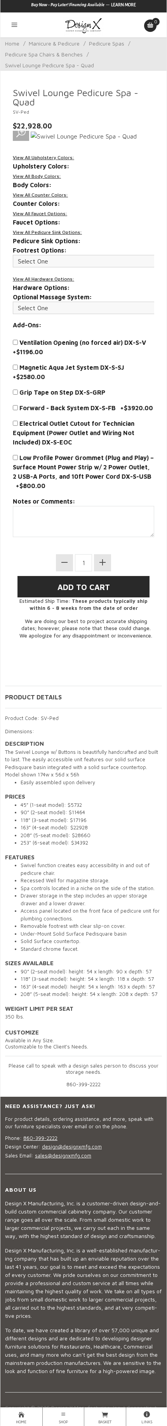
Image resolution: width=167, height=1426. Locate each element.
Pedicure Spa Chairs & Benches (44, 54)
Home (12, 43)
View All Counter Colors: (40, 195)
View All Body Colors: (37, 176)
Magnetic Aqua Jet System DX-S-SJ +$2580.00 (70, 372)
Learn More (123, 4)
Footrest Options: (40, 250)
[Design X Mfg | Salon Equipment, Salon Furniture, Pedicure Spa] (83, 24)
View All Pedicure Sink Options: (47, 232)
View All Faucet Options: (40, 213)
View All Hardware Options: (43, 279)
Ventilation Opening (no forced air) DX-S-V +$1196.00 (81, 347)
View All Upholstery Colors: (43, 157)
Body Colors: (32, 184)
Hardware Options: (41, 287)
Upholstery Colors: (41, 166)
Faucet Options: (37, 222)
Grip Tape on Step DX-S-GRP (61, 392)
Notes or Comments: (44, 501)
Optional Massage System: (52, 296)
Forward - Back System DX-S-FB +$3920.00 (85, 407)
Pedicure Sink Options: (47, 240)
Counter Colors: (36, 203)
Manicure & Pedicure (54, 43)
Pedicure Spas (106, 43)
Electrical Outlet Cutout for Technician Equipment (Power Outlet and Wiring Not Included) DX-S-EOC (73, 433)
